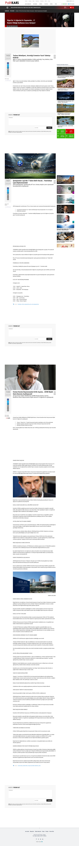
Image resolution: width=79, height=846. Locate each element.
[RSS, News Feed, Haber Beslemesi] (41, 839)
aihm (40, 765)
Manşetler (32, 831)
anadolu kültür (25, 765)
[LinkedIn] (8, 67)
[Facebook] (8, 63)
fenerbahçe (20, 304)
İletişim (47, 831)
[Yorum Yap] (8, 74)
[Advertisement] (33, 70)
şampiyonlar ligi (26, 304)
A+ (54, 55)
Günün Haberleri (38, 831)
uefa (30, 304)
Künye (43, 831)
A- (54, 57)
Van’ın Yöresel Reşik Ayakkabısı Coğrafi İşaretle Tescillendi (23, 7)
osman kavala (20, 765)
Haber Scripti (38, 841)
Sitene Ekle (51, 831)
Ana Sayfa (27, 831)
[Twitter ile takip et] (38, 839)
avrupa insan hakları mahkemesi (33, 765)
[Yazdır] (8, 72)
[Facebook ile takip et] (36, 839)
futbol (23, 304)
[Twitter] (8, 65)
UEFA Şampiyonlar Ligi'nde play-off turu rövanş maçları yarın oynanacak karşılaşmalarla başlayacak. (33, 185)
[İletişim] (71, 7)
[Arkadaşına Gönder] (8, 70)
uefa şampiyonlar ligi (35, 304)
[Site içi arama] (73, 7)
